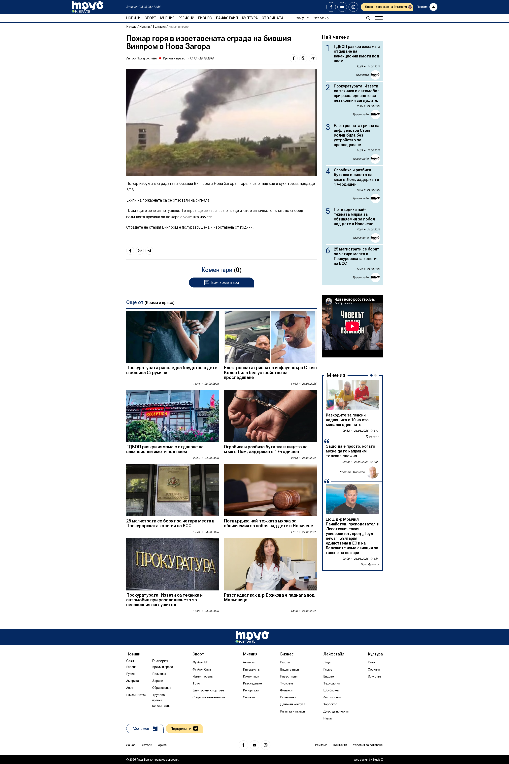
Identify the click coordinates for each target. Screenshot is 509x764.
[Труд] (252, 637)
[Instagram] (353, 7)
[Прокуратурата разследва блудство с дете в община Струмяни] (172, 337)
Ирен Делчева (370, 564)
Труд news (362, 74)
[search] (368, 18)
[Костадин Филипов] (372, 472)
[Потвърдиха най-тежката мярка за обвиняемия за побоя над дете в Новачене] (270, 490)
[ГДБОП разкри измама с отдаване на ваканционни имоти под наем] (172, 416)
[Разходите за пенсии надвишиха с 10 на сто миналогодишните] (352, 395)
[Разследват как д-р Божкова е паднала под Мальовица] (270, 564)
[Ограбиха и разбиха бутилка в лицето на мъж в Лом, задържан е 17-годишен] (270, 416)
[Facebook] (331, 7)
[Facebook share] (294, 58)
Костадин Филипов (352, 472)
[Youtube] (342, 7)
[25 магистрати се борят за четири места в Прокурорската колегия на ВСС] (172, 490)
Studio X (377, 759)
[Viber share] (303, 58)
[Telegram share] (313, 58)
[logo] (87, 7)
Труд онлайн (147, 58)
